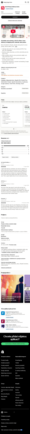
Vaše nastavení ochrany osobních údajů (10, 429)
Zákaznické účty (10, 80)
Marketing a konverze (6, 373)
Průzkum (3, 399)
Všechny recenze (14, 157)
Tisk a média (18, 395)
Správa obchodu (5, 375)
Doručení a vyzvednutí (6, 88)
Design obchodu (5, 370)
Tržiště (17, 362)
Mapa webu (4, 426)
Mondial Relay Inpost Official (11, 320)
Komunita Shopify (5, 394)
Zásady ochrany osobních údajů (8, 223)
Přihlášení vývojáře (5, 416)
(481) (19, 13)
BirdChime (24, 13)
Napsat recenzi (5, 157)
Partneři (17, 397)
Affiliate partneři (19, 400)
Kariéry (17, 389)
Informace (17, 387)
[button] (15, 314)
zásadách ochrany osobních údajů (10, 252)
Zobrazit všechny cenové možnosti (11, 133)
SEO (16, 373)
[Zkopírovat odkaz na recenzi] (9, 162)
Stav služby (18, 405)
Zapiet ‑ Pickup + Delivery (11, 324)
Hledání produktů (5, 362)
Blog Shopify (4, 396)
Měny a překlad (19, 378)
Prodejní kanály (4, 360)
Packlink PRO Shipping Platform (12, 311)
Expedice (3, 93)
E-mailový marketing (20, 370)
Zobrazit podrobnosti (6, 267)
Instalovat (15, 17)
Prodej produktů (5, 365)
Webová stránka (5, 238)
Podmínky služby (5, 419)
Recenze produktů (19, 365)
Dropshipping (18, 360)
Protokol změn (12, 244)
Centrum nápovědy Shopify (7, 387)
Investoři (17, 392)
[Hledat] (25, 2)
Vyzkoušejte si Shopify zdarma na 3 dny (15, 343)
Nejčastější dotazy (5, 225)
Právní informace (19, 402)
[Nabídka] (28, 2)
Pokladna (3, 80)
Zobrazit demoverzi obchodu (15, 20)
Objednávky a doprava (6, 368)
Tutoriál (3, 227)
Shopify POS (18, 80)
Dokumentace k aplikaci (7, 229)
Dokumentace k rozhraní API (7, 390)
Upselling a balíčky (19, 368)
